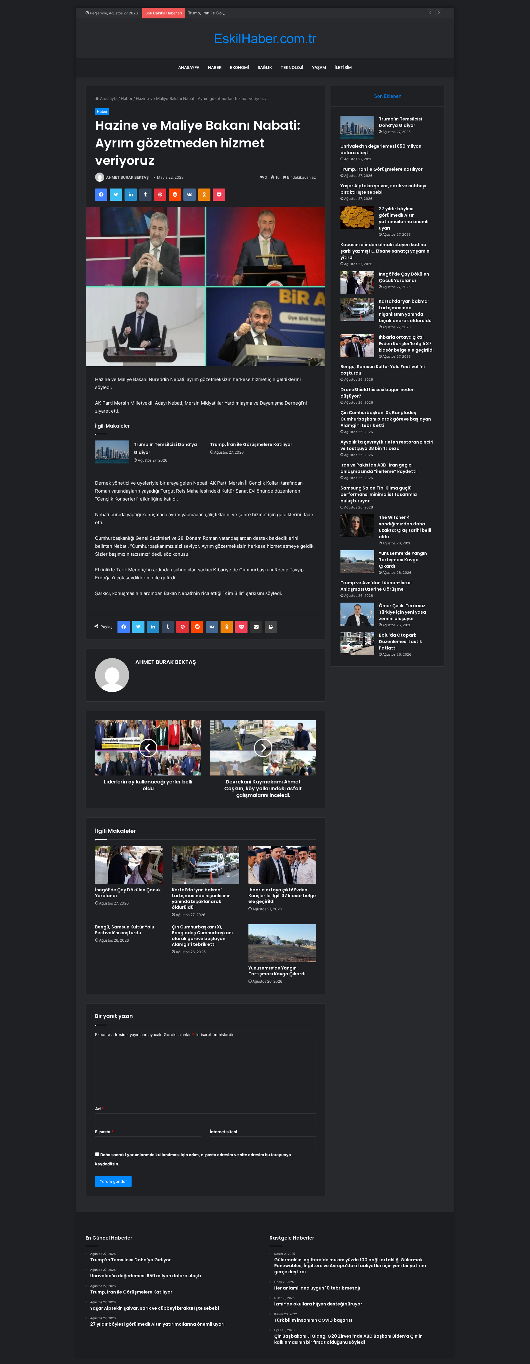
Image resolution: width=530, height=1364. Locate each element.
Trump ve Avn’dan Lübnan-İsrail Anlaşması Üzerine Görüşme (376, 586)
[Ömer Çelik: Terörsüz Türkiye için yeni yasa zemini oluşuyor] (357, 614)
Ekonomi (239, 67)
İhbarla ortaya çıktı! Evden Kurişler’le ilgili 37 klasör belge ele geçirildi (282, 896)
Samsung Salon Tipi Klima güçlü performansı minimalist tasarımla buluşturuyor (378, 494)
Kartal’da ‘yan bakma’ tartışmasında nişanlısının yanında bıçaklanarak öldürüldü (201, 898)
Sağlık (265, 67)
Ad (99, 1108)
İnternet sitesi (223, 1131)
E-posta (104, 1131)
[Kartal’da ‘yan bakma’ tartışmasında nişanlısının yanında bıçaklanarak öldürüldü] (205, 865)
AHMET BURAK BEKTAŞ (127, 177)
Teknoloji (292, 67)
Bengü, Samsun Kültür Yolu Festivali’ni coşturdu (124, 930)
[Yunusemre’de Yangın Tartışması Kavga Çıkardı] (282, 943)
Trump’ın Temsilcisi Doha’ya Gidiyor (400, 122)
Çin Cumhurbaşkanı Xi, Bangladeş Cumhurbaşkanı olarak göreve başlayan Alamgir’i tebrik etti (202, 935)
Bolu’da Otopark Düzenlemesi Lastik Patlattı (400, 641)
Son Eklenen (387, 96)
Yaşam (319, 67)
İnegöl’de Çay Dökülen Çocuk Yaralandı (128, 893)
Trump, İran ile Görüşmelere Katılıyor (222, 12)
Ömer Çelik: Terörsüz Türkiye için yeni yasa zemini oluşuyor (402, 612)
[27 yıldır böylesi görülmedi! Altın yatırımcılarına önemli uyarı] (357, 217)
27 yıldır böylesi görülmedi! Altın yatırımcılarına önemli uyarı (403, 218)
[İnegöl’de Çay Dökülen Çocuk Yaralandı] (129, 865)
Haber (214, 67)
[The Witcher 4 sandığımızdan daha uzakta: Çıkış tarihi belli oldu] (357, 525)
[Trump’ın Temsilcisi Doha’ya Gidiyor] (112, 451)
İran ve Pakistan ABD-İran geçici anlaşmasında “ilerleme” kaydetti (378, 468)
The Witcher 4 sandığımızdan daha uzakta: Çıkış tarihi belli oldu (405, 527)
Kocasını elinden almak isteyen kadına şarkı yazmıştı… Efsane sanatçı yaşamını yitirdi (385, 251)
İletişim (343, 67)
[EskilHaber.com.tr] (265, 38)
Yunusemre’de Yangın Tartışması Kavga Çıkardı (276, 971)
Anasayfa (188, 67)
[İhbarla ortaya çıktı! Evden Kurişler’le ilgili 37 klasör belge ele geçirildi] (282, 865)
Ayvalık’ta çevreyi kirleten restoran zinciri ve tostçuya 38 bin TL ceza (386, 445)
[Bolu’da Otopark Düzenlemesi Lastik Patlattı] (357, 643)
